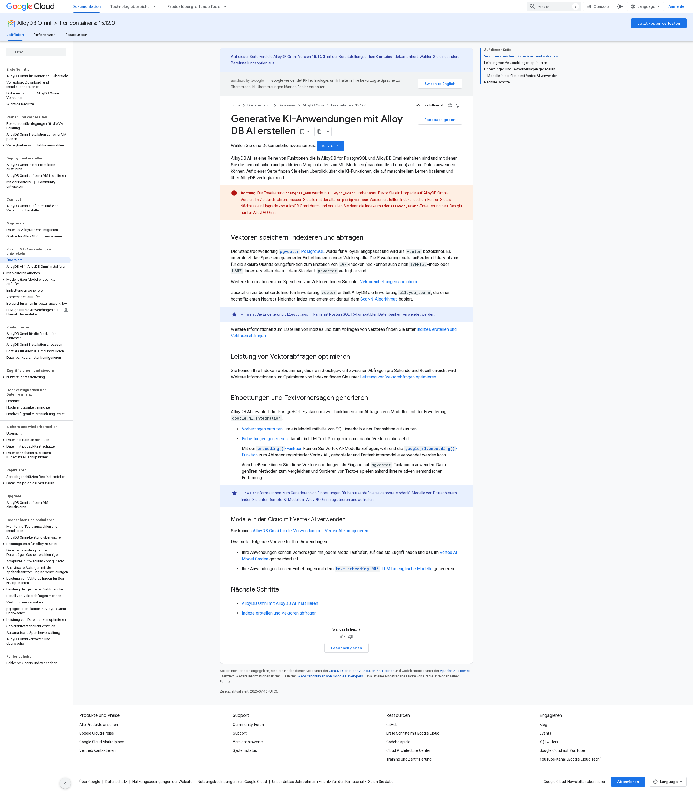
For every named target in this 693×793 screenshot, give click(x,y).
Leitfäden (15, 34)
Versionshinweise (248, 742)
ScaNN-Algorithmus (379, 299)
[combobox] (554, 6)
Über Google (89, 781)
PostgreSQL (302, 251)
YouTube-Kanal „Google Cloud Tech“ (570, 759)
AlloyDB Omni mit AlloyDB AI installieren (280, 603)
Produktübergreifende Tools (194, 6)
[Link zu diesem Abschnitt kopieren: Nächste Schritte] (284, 590)
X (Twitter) (549, 742)
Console (601, 6)
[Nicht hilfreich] (458, 105)
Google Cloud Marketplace (101, 742)
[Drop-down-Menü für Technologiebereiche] (156, 6)
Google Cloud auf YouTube (562, 750)
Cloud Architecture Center (408, 750)
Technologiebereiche (130, 6)
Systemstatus (245, 750)
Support (240, 733)
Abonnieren (628, 781)
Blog (543, 724)
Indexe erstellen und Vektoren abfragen (279, 613)
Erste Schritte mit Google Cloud (412, 733)
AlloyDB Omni (34, 23)
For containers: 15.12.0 (87, 23)
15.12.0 (331, 145)
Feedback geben (439, 119)
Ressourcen (76, 34)
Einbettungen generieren (265, 438)
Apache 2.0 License (455, 671)
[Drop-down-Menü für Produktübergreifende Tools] (226, 6)
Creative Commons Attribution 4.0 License (361, 671)
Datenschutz (116, 781)
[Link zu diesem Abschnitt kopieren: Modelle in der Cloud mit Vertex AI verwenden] (350, 520)
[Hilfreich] (450, 105)
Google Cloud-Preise (96, 733)
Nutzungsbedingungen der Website (162, 781)
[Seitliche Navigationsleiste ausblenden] (65, 783)
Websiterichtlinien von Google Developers (330, 676)
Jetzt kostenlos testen (659, 23)
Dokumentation (86, 6)
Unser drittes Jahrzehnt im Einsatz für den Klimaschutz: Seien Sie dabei (333, 781)
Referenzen (44, 34)
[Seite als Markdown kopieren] (319, 131)
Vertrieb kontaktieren (97, 750)
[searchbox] (36, 52)
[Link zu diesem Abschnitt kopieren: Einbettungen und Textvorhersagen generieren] (373, 398)
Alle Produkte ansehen (98, 724)
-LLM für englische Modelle (384, 568)
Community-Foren (248, 724)
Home (235, 105)
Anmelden (677, 6)
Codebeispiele (398, 742)
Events (545, 733)
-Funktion (279, 448)
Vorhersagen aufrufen (262, 429)
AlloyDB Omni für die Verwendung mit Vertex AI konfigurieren (310, 530)
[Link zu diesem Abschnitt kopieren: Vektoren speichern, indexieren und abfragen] (368, 238)
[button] (35, 145)
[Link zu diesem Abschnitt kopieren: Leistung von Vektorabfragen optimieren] (355, 357)
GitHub (392, 724)
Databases (287, 105)
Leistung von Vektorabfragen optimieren (398, 377)
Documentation (259, 105)
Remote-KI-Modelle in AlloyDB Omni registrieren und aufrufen (321, 499)
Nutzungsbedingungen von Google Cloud (232, 781)
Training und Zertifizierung (409, 759)
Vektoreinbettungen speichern (388, 281)
